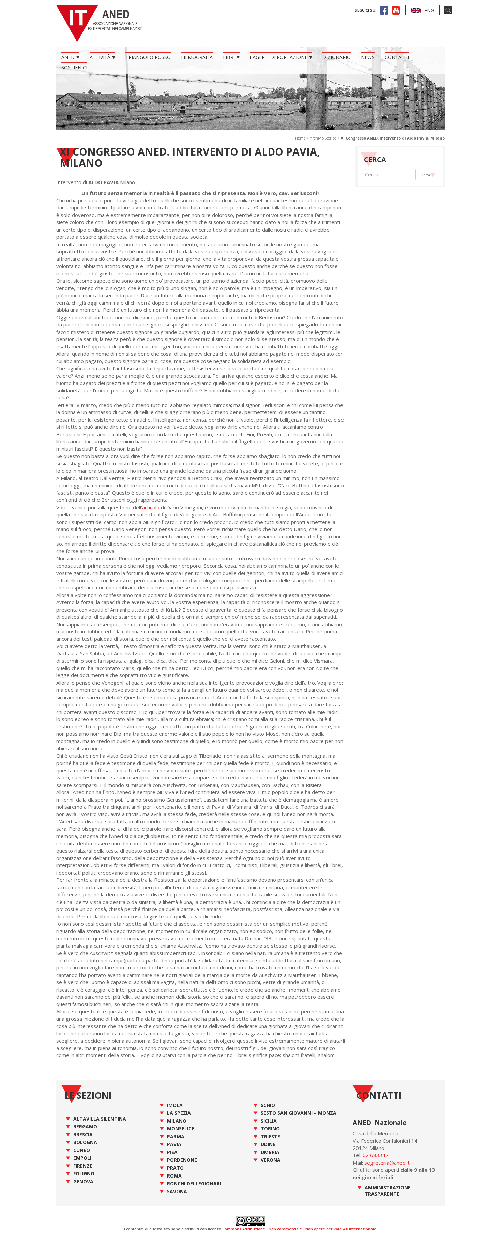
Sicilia (269, 1120)
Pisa (172, 1152)
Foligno (83, 1173)
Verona (270, 1160)
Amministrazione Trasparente (388, 1190)
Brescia (83, 1134)
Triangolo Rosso (148, 57)
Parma (175, 1136)
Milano (176, 1120)
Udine (268, 1144)
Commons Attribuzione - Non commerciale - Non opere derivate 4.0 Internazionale (299, 1228)
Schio (268, 1105)
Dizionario (336, 57)
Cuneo (81, 1150)
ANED (68, 57)
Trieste (270, 1136)
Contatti (397, 57)
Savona (177, 1191)
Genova (83, 1181)
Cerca (426, 175)
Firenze (82, 1166)
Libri (229, 57)
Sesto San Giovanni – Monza (298, 1113)
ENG (429, 10)
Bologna (85, 1142)
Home (300, 138)
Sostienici (74, 67)
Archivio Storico (323, 138)
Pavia (174, 1144)
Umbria (270, 1152)
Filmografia (197, 57)
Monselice (180, 1128)
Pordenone (182, 1160)
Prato (175, 1168)
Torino (270, 1128)
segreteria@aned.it (387, 1162)
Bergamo (85, 1126)
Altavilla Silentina (99, 1118)
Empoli (82, 1158)
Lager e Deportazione (278, 57)
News (368, 57)
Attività (100, 57)
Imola (175, 1105)
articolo (151, 507)
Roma (174, 1175)
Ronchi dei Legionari (194, 1183)
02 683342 (376, 1155)
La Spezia (179, 1113)
